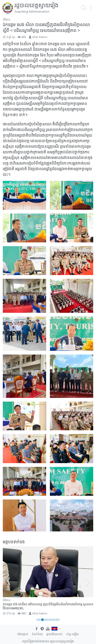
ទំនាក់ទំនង (37, 634)
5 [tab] (47, 620)
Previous (8, 581)
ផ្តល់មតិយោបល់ (54, 634)
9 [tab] (56, 620)
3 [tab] (42, 619)
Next (87, 581)
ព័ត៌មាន (6, 19)
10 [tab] (58, 620)
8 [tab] (54, 620)
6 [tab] (50, 620)
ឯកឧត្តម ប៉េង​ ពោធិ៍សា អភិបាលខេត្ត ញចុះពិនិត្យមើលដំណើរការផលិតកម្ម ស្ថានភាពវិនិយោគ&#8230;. (48, 606)
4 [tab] (45, 620)
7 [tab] (52, 620)
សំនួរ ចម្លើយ (72, 634)
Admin (43, 37)
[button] (90, 8)
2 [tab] (40, 620)
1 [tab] (37, 620)
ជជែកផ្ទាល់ (22, 634)
